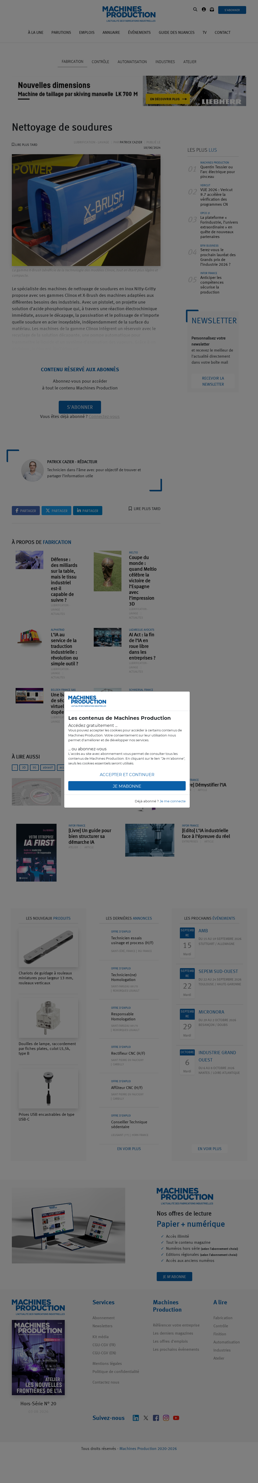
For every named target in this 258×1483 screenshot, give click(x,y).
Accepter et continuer (127, 774)
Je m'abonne (127, 786)
